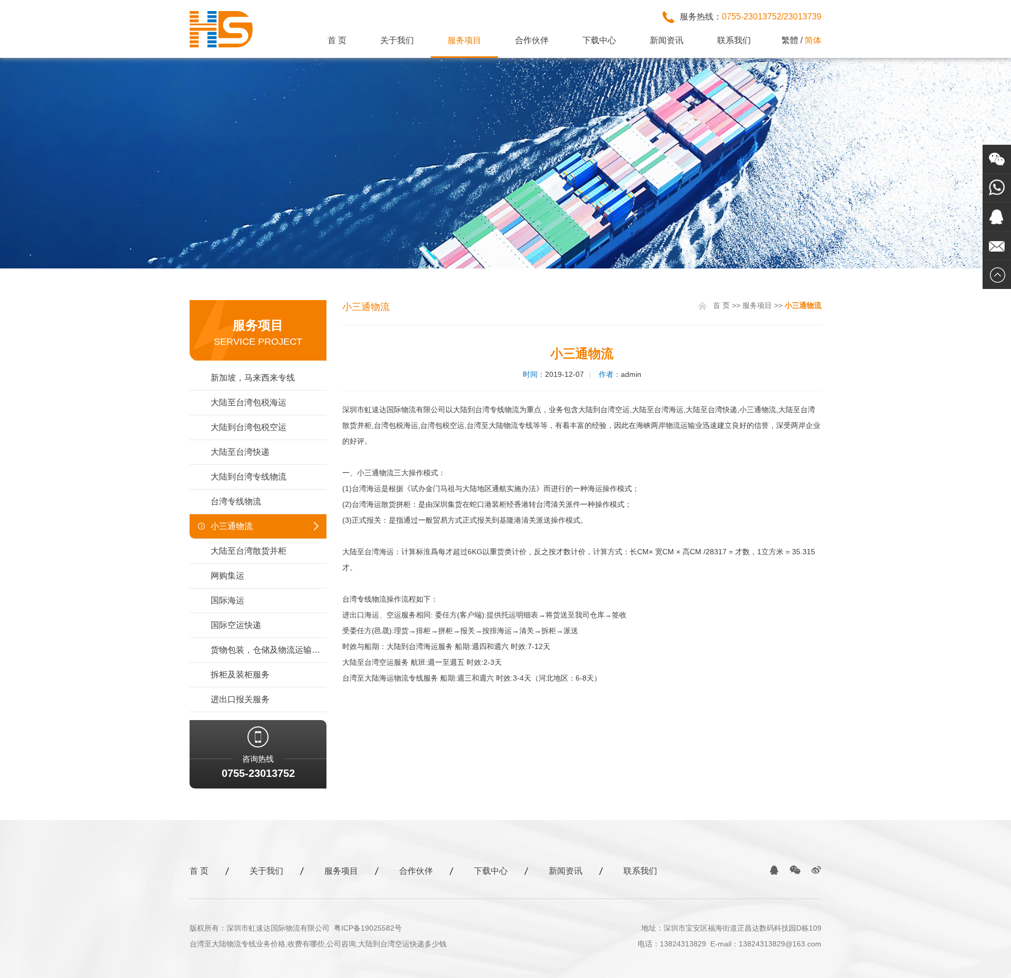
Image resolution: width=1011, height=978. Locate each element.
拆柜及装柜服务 (240, 674)
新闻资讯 (666, 40)
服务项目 (464, 40)
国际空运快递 (236, 625)
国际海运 (227, 600)
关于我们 (397, 40)
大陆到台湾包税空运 (248, 427)
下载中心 (599, 40)
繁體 (789, 40)
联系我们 (734, 40)
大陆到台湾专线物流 (248, 476)
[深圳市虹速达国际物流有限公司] (221, 45)
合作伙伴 (532, 40)
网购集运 (227, 575)
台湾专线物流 (236, 501)
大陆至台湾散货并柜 (248, 550)
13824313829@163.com (780, 944)
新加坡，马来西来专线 (253, 377)
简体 (813, 40)
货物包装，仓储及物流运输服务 (268, 649)
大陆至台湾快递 (240, 451)
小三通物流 (232, 526)
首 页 (337, 40)
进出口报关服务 (240, 699)
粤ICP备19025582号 (368, 928)
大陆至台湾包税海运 (248, 402)
